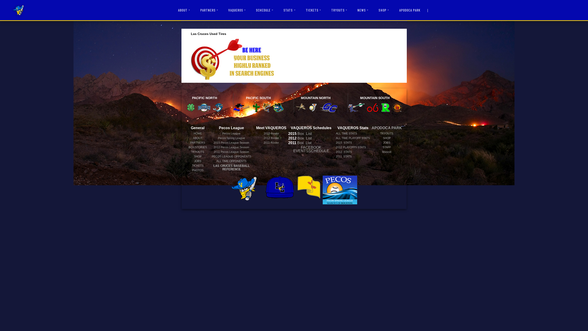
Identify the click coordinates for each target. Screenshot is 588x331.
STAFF (387, 147)
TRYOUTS (338, 10)
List (308, 133)
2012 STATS (344, 152)
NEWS (361, 10)
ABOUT (182, 10)
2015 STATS (344, 142)
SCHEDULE (263, 10)
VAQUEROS (235, 10)
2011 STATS (344, 156)
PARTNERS (207, 10)
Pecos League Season (231, 142)
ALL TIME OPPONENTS (231, 161)
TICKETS (312, 10)
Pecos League (231, 133)
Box (296, 133)
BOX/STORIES (198, 147)
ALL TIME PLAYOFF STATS (353, 138)
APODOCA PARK (410, 10)
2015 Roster (271, 133)
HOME (198, 133)
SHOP (382, 10)
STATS (288, 10)
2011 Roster (271, 142)
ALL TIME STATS (346, 133)
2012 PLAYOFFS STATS (351, 147)
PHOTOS (198, 170)
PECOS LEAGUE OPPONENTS (231, 156)
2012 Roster (271, 138)
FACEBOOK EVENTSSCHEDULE (311, 149)
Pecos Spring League (231, 138)
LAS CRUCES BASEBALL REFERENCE (231, 167)
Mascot (386, 152)
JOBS (197, 161)
